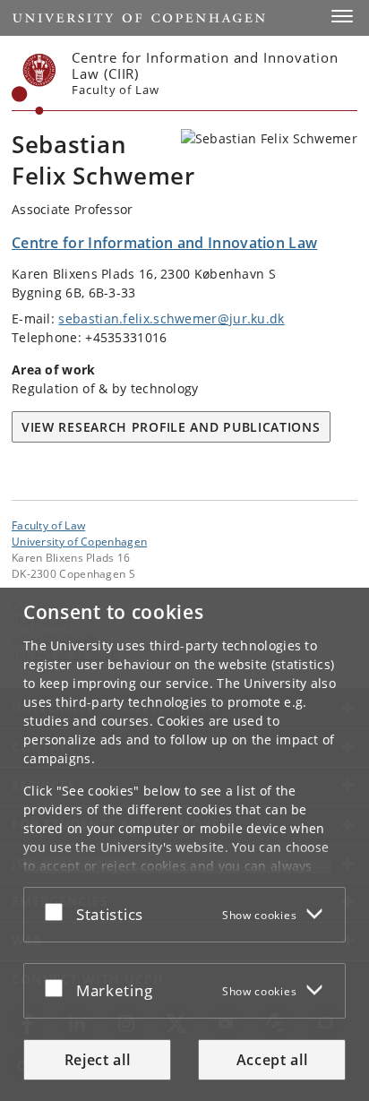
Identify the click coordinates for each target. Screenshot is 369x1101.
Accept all (272, 1060)
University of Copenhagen (79, 541)
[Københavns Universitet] (34, 84)
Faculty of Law (48, 525)
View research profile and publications (171, 426)
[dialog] (184, 844)
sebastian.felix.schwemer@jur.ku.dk (171, 318)
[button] (342, 16)
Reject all (97, 1060)
